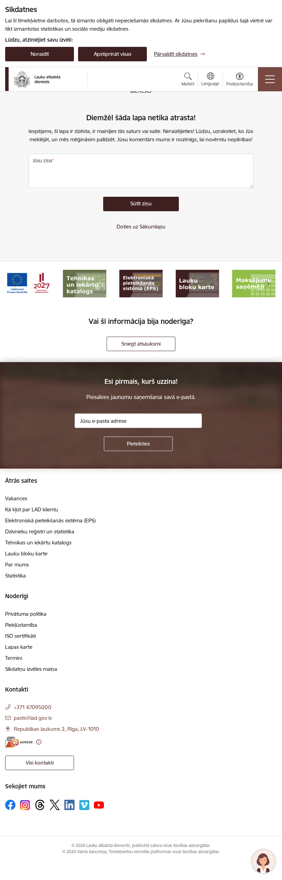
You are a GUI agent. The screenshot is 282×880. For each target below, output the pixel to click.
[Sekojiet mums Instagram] (25, 805)
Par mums (17, 564)
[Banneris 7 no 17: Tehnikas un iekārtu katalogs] (84, 283)
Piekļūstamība (21, 625)
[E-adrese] (19, 742)
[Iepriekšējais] (14, 283)
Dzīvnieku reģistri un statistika (39, 531)
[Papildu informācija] (38, 742)
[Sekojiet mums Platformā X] (55, 805)
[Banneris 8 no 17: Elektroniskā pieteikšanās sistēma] (141, 283)
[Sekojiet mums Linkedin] (69, 805)
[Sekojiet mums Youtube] (99, 804)
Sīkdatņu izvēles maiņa (31, 669)
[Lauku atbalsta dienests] (37, 79)
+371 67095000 (32, 707)
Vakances (16, 498)
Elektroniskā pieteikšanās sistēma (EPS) (50, 520)
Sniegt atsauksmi (141, 343)
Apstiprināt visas (112, 54)
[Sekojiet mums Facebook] (10, 805)
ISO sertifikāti (20, 636)
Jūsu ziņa (42, 160)
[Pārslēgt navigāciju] (270, 79)
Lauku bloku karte (26, 553)
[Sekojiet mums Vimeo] (84, 805)
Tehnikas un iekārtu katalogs (38, 542)
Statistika (15, 575)
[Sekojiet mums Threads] (40, 805)
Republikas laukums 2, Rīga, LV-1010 (56, 729)
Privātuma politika (25, 614)
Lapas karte (18, 647)
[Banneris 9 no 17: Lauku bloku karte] (197, 283)
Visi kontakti (40, 762)
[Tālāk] (268, 283)
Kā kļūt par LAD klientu (31, 509)
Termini (13, 658)
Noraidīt (40, 54)
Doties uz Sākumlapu (141, 226)
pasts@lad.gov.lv (33, 718)
